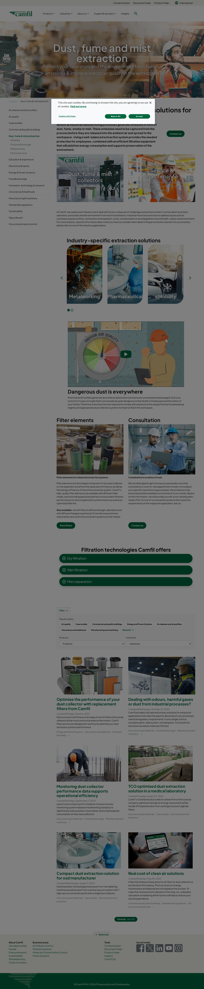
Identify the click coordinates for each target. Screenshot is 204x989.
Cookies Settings (67, 116)
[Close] (150, 102)
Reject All (115, 116)
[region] (103, 111)
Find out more (78, 106)
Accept (139, 116)
